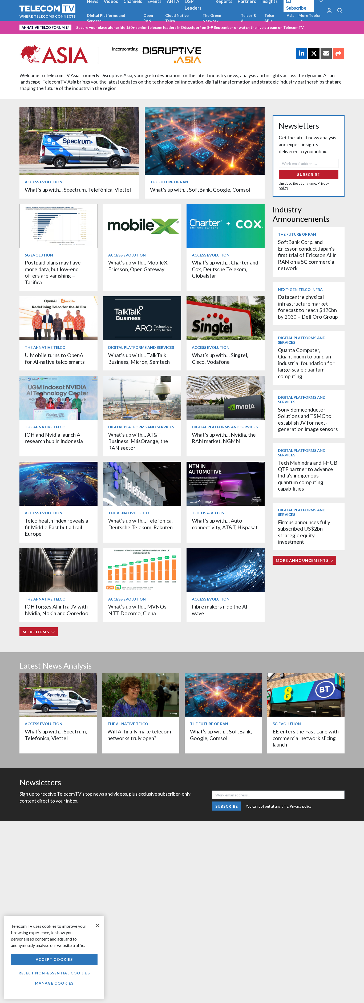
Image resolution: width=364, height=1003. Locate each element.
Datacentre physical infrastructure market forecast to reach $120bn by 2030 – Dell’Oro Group (308, 306)
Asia (290, 15)
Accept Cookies (54, 959)
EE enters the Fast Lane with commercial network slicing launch (306, 738)
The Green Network (212, 18)
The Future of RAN (169, 182)
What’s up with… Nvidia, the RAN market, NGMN (224, 438)
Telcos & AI (248, 18)
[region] (54, 957)
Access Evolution (43, 182)
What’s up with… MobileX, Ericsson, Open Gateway (138, 265)
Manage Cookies (54, 983)
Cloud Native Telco (177, 18)
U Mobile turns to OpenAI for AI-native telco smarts (55, 358)
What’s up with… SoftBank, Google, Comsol (200, 190)
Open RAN (148, 18)
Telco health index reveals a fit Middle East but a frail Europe (56, 527)
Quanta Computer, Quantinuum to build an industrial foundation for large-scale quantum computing (306, 363)
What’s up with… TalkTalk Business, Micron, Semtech (139, 358)
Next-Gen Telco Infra (300, 289)
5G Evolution (39, 255)
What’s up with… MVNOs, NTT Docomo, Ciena (138, 609)
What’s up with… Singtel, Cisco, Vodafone (220, 358)
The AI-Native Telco (45, 347)
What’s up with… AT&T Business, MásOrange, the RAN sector (138, 441)
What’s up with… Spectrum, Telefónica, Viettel (78, 190)
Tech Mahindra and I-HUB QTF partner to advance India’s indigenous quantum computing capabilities (307, 476)
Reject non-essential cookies (54, 973)
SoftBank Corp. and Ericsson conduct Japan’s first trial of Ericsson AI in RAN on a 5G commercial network (307, 255)
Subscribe (308, 174)
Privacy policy (301, 806)
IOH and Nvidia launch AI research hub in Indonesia (54, 438)
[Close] (97, 925)
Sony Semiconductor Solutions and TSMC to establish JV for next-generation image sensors (308, 419)
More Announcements (302, 560)
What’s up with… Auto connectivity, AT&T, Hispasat (225, 524)
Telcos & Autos (208, 513)
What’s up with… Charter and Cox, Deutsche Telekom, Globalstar (225, 269)
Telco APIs (269, 18)
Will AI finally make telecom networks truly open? (139, 734)
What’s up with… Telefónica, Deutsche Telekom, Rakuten (140, 524)
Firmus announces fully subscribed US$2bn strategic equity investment (304, 532)
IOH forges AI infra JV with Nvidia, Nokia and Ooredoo (56, 609)
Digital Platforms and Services (106, 18)
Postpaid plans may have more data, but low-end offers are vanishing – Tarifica (53, 272)
